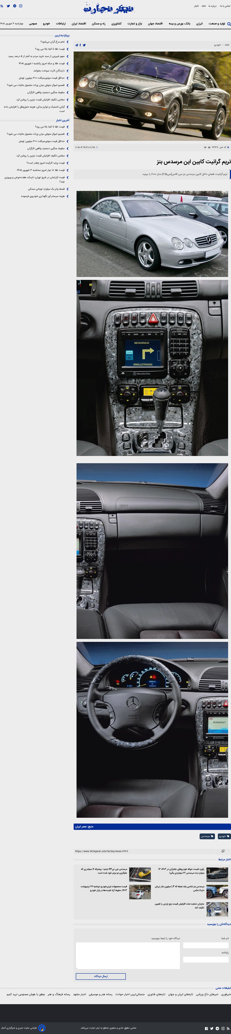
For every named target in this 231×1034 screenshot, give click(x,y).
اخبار (196, 6)
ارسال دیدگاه (101, 976)
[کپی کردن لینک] (223, 852)
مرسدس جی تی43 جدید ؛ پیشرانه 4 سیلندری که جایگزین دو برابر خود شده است (104, 871)
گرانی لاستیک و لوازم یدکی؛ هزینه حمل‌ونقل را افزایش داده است (34, 109)
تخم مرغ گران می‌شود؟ (52, 42)
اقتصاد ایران (79, 24)
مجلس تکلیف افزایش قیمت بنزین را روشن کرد (40, 100)
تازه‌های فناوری (156, 994)
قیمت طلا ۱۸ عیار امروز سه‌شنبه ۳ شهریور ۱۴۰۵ (41, 170)
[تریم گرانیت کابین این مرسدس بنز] (152, 96)
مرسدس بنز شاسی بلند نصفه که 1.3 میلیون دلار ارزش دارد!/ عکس (179, 888)
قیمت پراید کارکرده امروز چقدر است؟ (46, 163)
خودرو (47, 24)
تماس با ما (225, 6)
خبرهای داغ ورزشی (207, 994)
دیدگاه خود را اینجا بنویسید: (165, 938)
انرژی (199, 24)
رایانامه (225, 953)
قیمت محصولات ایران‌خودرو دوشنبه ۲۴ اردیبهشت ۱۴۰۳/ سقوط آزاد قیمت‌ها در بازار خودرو (104, 888)
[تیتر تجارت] (108, 10)
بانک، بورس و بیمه (180, 24)
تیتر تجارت (94, 1028)
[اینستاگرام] (20, 11)
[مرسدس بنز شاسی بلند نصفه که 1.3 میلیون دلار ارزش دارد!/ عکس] (217, 892)
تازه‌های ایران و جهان (180, 994)
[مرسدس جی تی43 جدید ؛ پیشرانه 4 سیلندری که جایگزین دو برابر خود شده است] (140, 874)
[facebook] (80, 45)
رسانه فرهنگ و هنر (59, 994)
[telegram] (76, 45)
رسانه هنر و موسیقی (100, 994)
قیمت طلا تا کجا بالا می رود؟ (50, 49)
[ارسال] (208, 147)
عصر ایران (81, 826)
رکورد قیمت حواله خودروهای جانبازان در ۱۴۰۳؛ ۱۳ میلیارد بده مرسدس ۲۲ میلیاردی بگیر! (181, 871)
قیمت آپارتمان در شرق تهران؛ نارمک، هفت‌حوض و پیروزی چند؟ (35, 179)
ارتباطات (61, 24)
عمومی (33, 24)
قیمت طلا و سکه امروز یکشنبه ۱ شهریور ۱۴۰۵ (42, 63)
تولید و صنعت (217, 24)
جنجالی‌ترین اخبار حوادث (130, 994)
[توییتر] (8, 11)
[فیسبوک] (206, 1028)
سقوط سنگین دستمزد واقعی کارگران (46, 92)
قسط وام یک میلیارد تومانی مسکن (46, 189)
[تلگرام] (14, 11)
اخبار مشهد (79, 994)
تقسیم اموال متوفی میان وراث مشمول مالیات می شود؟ (36, 85)
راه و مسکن (99, 24)
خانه (204, 6)
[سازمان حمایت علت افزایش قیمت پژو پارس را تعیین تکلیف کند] (217, 909)
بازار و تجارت (135, 24)
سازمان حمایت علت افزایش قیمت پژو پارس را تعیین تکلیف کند (179, 906)
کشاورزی (116, 24)
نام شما (225, 938)
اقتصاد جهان (156, 24)
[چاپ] (204, 147)
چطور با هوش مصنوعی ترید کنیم (26, 994)
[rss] (2, 11)
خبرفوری (226, 994)
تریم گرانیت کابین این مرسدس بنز (194, 162)
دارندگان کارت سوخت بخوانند (49, 71)
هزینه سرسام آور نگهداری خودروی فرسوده (43, 196)
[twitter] (84, 45)
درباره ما (213, 6)
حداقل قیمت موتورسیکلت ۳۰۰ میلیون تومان (42, 78)
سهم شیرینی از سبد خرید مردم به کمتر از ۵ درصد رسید (36, 56)
